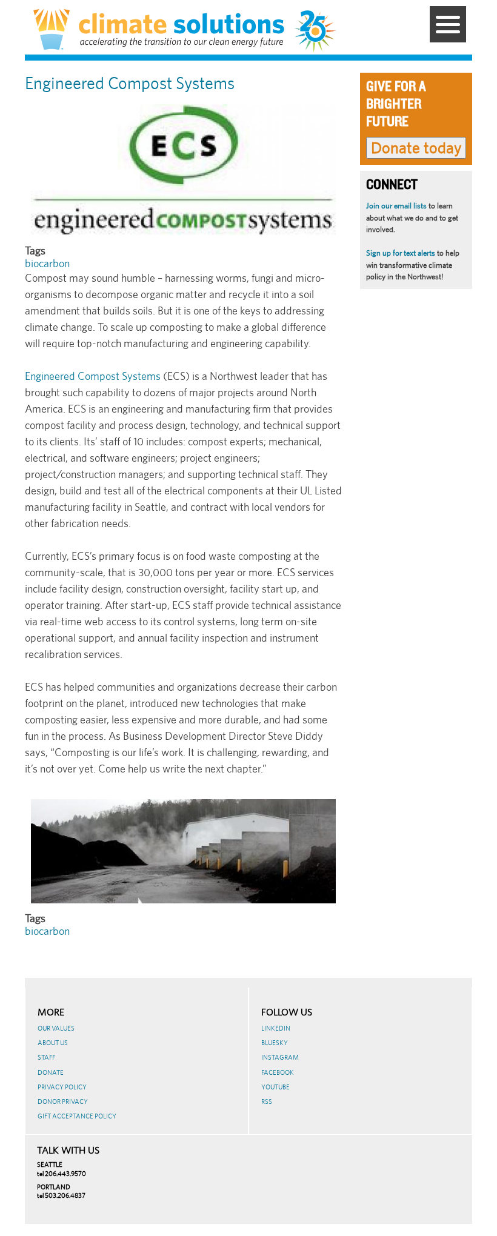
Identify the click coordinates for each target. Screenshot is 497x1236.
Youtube (275, 1087)
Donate (51, 1072)
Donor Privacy (63, 1101)
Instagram (280, 1057)
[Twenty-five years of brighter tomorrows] (319, 31)
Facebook (277, 1072)
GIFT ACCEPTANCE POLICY (77, 1116)
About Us (53, 1042)
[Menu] (448, 24)
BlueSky (274, 1042)
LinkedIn (275, 1028)
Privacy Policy (62, 1087)
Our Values (56, 1028)
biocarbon (47, 263)
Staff (46, 1057)
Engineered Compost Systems (93, 376)
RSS (266, 1101)
